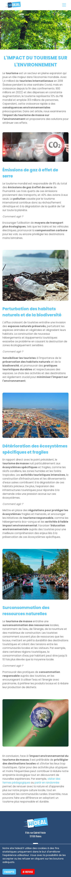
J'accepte (9, 872)
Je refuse (28, 872)
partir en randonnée (47, 782)
